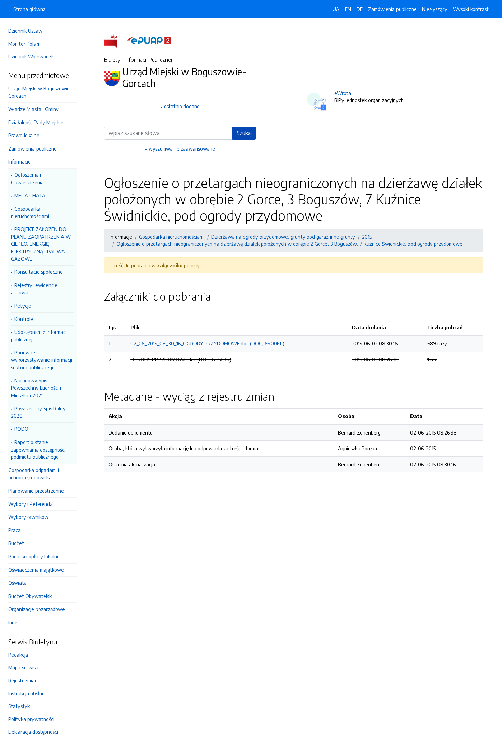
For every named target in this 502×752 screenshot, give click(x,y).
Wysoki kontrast (471, 9)
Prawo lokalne (23, 135)
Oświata (17, 583)
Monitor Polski (23, 44)
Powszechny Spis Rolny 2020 (38, 412)
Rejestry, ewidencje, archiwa (35, 289)
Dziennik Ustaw (25, 31)
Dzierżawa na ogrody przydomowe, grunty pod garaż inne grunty (283, 236)
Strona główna (29, 9)
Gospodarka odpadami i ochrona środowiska (33, 474)
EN (348, 9)
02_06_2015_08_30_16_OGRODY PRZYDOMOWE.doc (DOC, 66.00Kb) (207, 343)
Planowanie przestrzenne (36, 490)
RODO (21, 429)
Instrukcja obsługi (27, 693)
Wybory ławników (28, 517)
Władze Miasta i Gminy (33, 109)
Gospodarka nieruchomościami (30, 212)
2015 (367, 236)
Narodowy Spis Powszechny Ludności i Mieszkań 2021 (36, 387)
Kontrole (23, 319)
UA (336, 9)
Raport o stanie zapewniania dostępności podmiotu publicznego (38, 449)
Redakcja (18, 655)
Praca (14, 530)
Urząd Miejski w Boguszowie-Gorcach (40, 92)
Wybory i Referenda (30, 504)
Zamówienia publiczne (32, 148)
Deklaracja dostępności (33, 731)
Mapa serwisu (23, 667)
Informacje (19, 161)
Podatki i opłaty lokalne (34, 556)
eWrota (342, 93)
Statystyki (19, 706)
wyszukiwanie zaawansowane (182, 148)
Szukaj (244, 133)
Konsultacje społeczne (38, 272)
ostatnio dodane (182, 106)
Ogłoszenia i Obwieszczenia (27, 178)
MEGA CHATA (29, 195)
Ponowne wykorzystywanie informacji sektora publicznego (41, 359)
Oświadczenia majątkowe (36, 570)
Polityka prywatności (31, 719)
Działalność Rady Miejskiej (36, 122)
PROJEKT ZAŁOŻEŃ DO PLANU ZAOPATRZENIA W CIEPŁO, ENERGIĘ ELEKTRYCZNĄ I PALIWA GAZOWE (41, 243)
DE (360, 9)
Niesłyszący (434, 9)
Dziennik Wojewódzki (31, 56)
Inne (12, 622)
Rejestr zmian (23, 680)
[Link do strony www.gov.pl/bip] (115, 40)
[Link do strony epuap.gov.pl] (149, 40)
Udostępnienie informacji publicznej (39, 335)
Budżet (16, 543)
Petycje (22, 305)
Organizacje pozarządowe (36, 609)
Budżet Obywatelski (30, 596)
